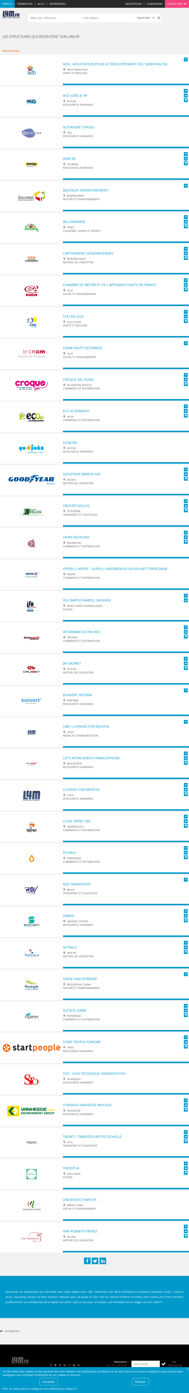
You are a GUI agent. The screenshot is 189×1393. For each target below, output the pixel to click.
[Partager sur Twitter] (95, 1261)
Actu (41, 4)
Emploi (7, 4)
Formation (24, 4)
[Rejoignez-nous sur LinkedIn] (64, 1365)
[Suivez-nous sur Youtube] (74, 1365)
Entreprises (57, 4)
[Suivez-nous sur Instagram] (60, 1365)
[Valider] (163, 1364)
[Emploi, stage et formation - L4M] (1, 1331)
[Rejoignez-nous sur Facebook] (51, 1365)
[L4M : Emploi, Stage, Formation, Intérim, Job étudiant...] (11, 15)
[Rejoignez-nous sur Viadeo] (69, 1365)
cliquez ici (71, 1388)
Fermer (187, 1369)
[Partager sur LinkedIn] (102, 1261)
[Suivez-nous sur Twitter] (55, 1365)
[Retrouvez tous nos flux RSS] (78, 1365)
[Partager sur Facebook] (87, 1261)
